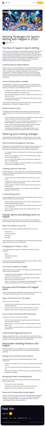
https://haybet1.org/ (23, 397)
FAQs (15, 418)
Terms (39, 422)
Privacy (35, 422)
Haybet (4, 52)
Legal (42, 422)
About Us (31, 422)
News (10, 418)
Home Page (5, 418)
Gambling (4, 33)
